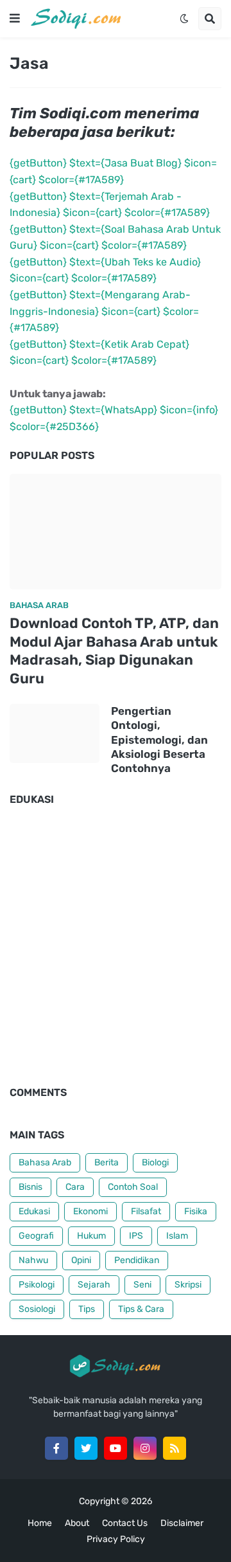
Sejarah (94, 1284)
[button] (15, 18)
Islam (177, 1235)
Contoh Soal (133, 1186)
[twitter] (86, 1448)
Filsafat (146, 1211)
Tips (86, 1309)
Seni (142, 1284)
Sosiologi (37, 1309)
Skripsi (188, 1284)
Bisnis (30, 1186)
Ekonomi (90, 1211)
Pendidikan (136, 1260)
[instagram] (145, 1448)
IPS (136, 1235)
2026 (141, 1501)
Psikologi (37, 1284)
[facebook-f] (56, 1448)
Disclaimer (181, 1523)
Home (40, 1523)
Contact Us (125, 1523)
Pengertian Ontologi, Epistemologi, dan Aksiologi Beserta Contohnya (159, 739)
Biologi (155, 1162)
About (77, 1523)
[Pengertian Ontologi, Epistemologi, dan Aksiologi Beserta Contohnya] (54, 733)
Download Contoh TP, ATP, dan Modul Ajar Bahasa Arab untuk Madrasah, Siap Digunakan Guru (114, 651)
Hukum (91, 1235)
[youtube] (115, 1448)
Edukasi (34, 1211)
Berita (106, 1162)
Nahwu (33, 1260)
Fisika (195, 1211)
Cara (75, 1186)
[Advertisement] (115, 952)
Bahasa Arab (45, 1162)
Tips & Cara (141, 1309)
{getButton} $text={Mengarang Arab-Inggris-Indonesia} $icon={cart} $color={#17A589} (104, 311)
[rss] (174, 1448)
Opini (81, 1260)
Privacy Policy (116, 1539)
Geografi (36, 1235)
